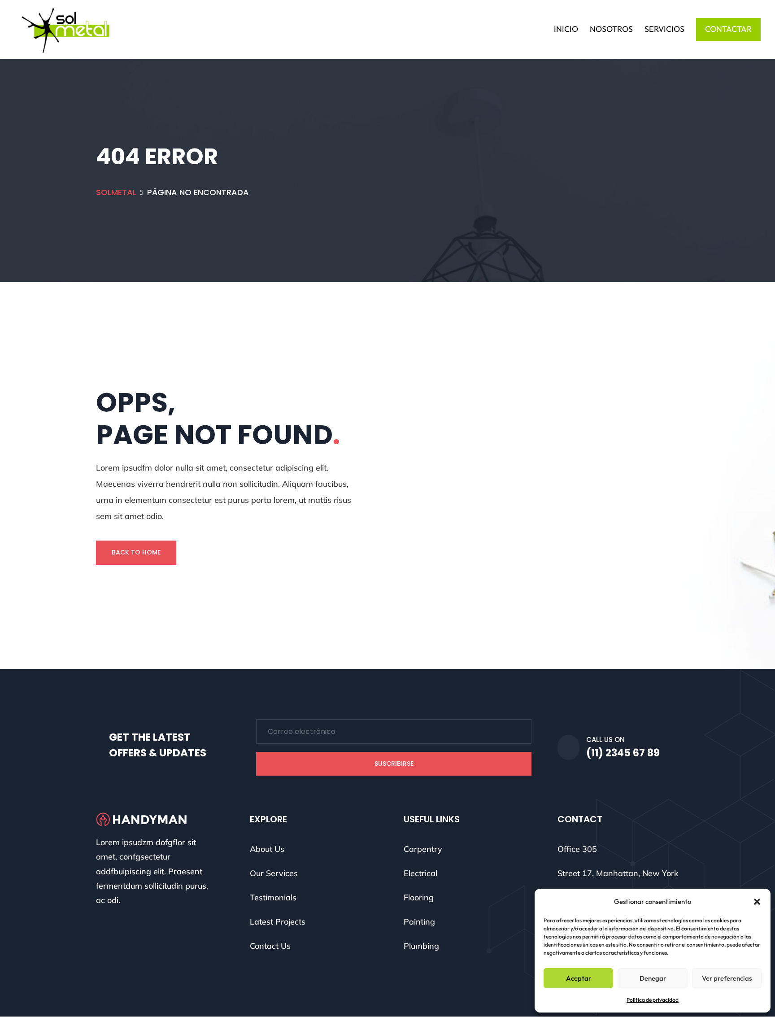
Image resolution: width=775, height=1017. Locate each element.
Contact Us (270, 946)
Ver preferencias (727, 978)
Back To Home (136, 552)
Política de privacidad (653, 999)
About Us (267, 849)
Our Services (274, 873)
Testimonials (273, 897)
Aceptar (578, 978)
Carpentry (423, 849)
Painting (419, 922)
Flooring (419, 897)
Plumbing (421, 946)
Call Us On (605, 739)
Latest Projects (277, 922)
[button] (757, 901)
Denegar (653, 978)
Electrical (420, 873)
